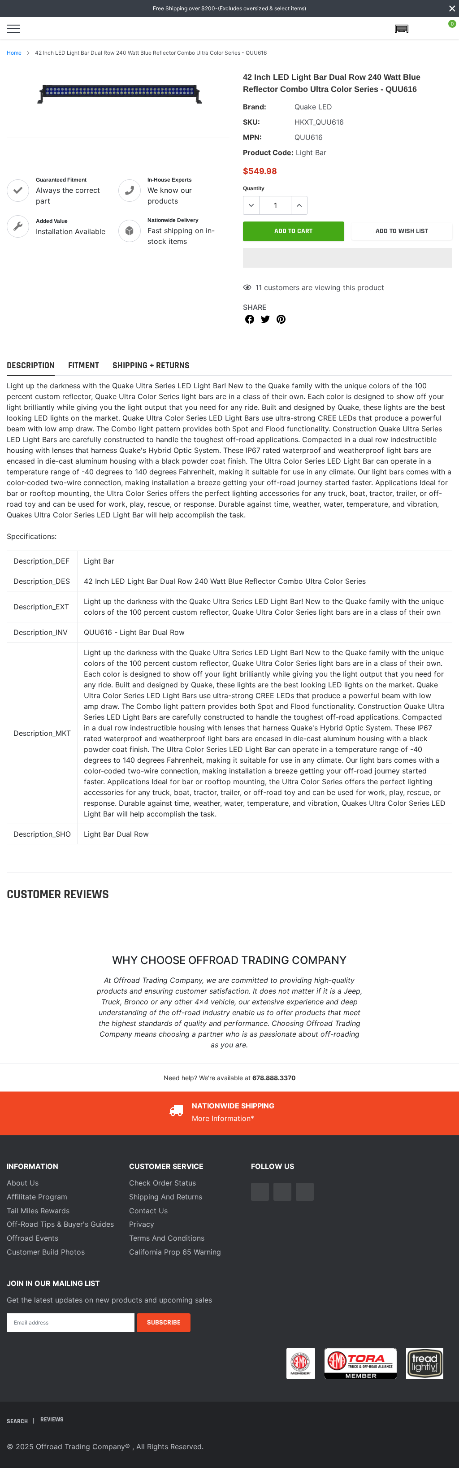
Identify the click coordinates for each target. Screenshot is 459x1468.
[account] (425, 28)
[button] (347, 258)
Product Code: (268, 152)
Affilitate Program (37, 1196)
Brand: (254, 106)
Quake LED (313, 106)
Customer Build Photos (46, 1251)
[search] (36, 28)
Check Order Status (162, 1182)
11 (258, 287)
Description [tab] (31, 365)
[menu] (13, 28)
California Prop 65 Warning (175, 1251)
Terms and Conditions (166, 1237)
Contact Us (148, 1210)
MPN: (252, 137)
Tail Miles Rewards (38, 1210)
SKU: (251, 121)
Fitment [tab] (83, 365)
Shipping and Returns (165, 1196)
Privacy (141, 1224)
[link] (260, 1192)
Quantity (253, 188)
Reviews (52, 1420)
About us (23, 1182)
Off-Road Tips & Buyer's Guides (60, 1224)
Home (14, 52)
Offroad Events (32, 1237)
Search (18, 1421)
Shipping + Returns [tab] (151, 365)
